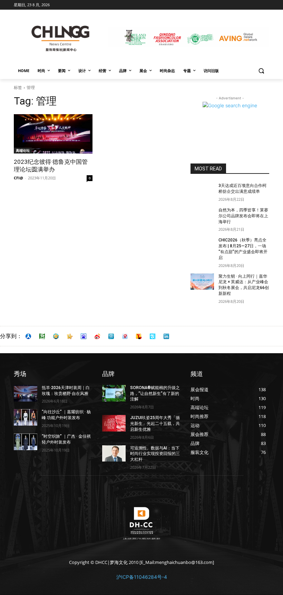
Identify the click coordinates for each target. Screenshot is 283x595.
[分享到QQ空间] (56, 336)
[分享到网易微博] (125, 336)
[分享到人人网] (28, 336)
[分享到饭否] (152, 336)
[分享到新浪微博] (97, 336)
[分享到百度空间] (83, 336)
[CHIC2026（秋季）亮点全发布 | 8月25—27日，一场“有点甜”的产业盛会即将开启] (202, 245)
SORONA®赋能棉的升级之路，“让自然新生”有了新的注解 (155, 393)
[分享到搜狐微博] (139, 336)
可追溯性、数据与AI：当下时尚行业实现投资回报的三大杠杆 (155, 454)
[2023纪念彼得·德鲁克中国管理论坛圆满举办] (53, 133)
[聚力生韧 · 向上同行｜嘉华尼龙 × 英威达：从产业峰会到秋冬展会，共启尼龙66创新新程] (202, 282)
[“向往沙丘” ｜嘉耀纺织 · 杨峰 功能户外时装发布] (25, 417)
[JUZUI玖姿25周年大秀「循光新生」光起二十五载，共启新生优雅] (114, 423)
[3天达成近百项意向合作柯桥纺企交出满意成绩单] (202, 191)
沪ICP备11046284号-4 (141, 577)
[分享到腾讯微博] (111, 336)
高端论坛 (23, 150)
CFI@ (18, 177)
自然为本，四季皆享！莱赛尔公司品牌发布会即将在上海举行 (243, 216)
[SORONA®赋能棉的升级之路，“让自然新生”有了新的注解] (114, 393)
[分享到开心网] (69, 336)
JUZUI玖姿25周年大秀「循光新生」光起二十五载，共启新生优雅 (155, 423)
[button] (261, 71)
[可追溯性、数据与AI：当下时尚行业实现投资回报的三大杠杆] (114, 453)
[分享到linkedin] (166, 336)
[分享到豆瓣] (42, 336)
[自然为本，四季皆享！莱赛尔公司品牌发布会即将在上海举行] (202, 215)
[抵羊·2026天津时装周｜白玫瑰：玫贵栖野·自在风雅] (25, 393)
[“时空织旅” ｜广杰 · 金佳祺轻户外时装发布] (25, 442)
